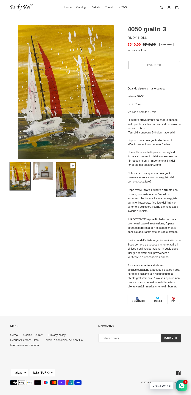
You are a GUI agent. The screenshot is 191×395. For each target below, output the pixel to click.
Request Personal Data (24, 340)
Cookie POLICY (33, 334)
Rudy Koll (155, 382)
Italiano (18, 372)
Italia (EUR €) (41, 372)
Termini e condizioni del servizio (63, 340)
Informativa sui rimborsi (24, 345)
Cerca (14, 334)
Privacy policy (57, 334)
